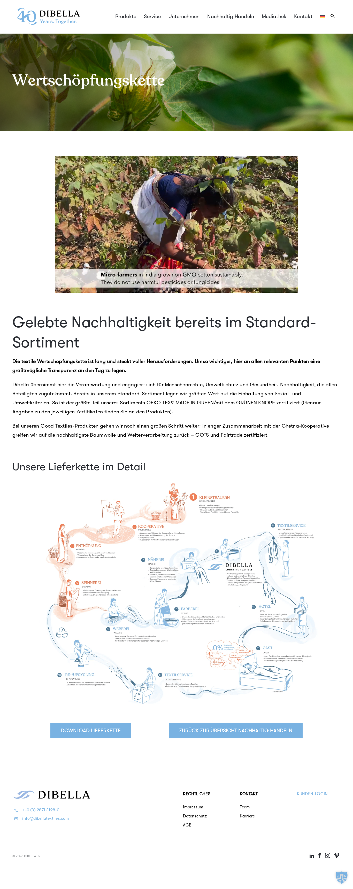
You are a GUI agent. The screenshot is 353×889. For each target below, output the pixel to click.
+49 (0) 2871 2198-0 (40, 810)
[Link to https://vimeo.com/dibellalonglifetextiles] (336, 855)
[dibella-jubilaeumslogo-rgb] (48, 9)
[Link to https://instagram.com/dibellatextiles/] (327, 855)
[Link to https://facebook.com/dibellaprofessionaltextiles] (319, 855)
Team (245, 807)
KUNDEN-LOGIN (312, 794)
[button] (341, 877)
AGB (187, 825)
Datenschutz (194, 816)
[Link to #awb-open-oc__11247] (332, 16)
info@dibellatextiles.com (45, 818)
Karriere (247, 816)
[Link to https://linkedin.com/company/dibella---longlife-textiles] (311, 855)
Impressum (193, 807)
